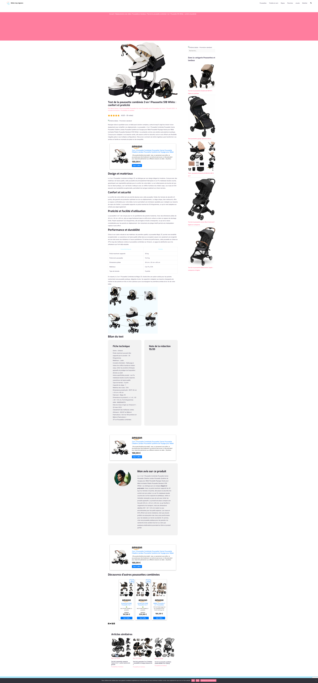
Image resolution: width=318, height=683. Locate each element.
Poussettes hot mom (158, 108)
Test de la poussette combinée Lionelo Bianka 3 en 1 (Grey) (163, 662)
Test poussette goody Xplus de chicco (199, 138)
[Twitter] (110, 624)
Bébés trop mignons (17, 3)
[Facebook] (108, 624)
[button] (311, 3)
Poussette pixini (147, 108)
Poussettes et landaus (127, 110)
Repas (283, 3)
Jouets (297, 3)
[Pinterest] (112, 624)
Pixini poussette (124, 108)
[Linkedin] (114, 624)
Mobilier (304, 3)
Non (198, 680)
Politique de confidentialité (208, 680)
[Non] (316, 680)
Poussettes (263, 3)
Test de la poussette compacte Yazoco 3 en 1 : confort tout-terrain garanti (120, 663)
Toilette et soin (273, 3)
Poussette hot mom (136, 108)
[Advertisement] (159, 27)
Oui (193, 680)
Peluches (290, 3)
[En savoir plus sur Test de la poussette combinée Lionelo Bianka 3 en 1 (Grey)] (164, 647)
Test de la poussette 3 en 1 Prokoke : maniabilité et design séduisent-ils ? (142, 663)
